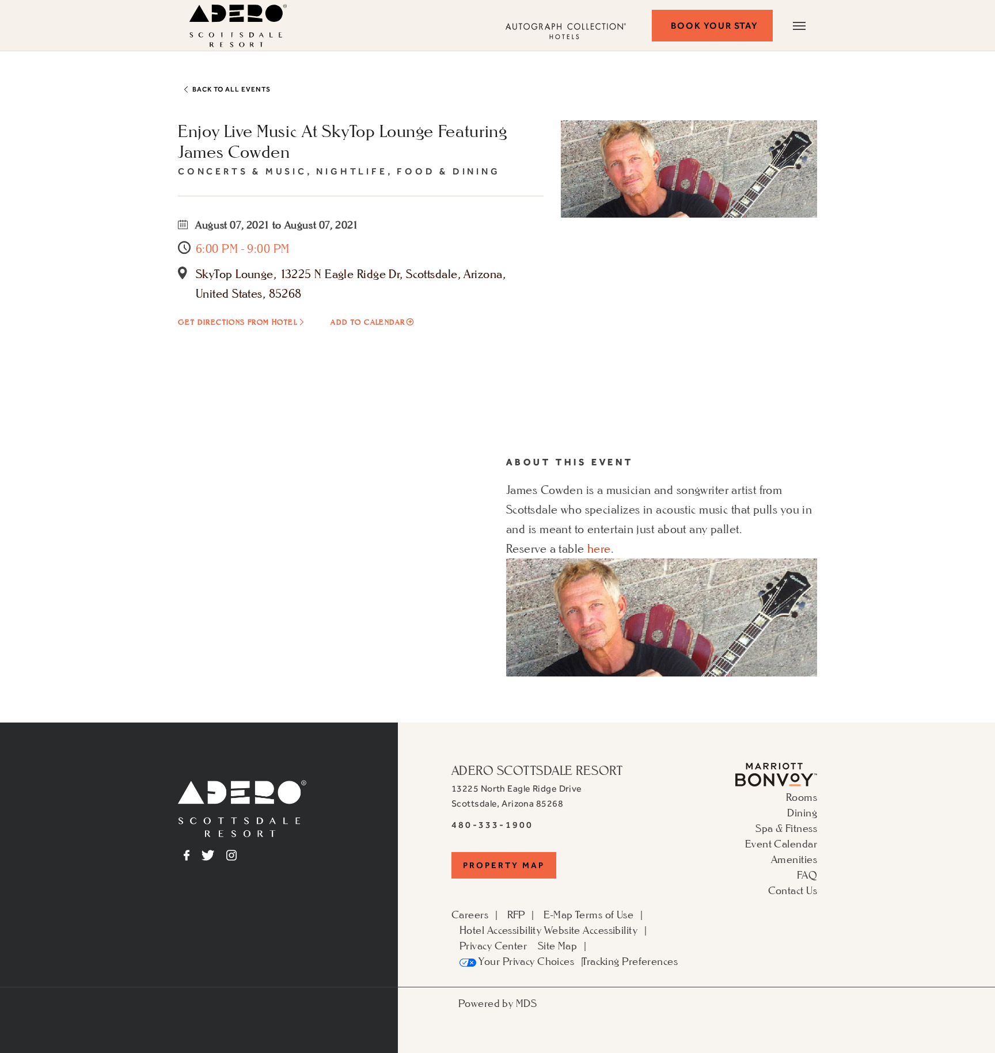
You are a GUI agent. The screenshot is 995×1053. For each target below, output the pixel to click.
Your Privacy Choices (525, 961)
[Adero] (242, 807)
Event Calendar (781, 843)
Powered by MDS (497, 1003)
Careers (469, 914)
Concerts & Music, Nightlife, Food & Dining (339, 171)
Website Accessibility (590, 930)
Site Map (558, 945)
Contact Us (792, 890)
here (599, 548)
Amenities (794, 859)
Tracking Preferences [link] (630, 961)
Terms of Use (604, 914)
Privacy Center (493, 945)
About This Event (569, 462)
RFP (516, 914)
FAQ (807, 874)
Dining (802, 812)
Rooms (801, 797)
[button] (712, 25)
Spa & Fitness (786, 828)
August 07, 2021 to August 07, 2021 (276, 224)
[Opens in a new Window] (776, 773)
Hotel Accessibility (500, 930)
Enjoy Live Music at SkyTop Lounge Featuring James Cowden (342, 141)
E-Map (558, 914)
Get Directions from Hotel (237, 322)
